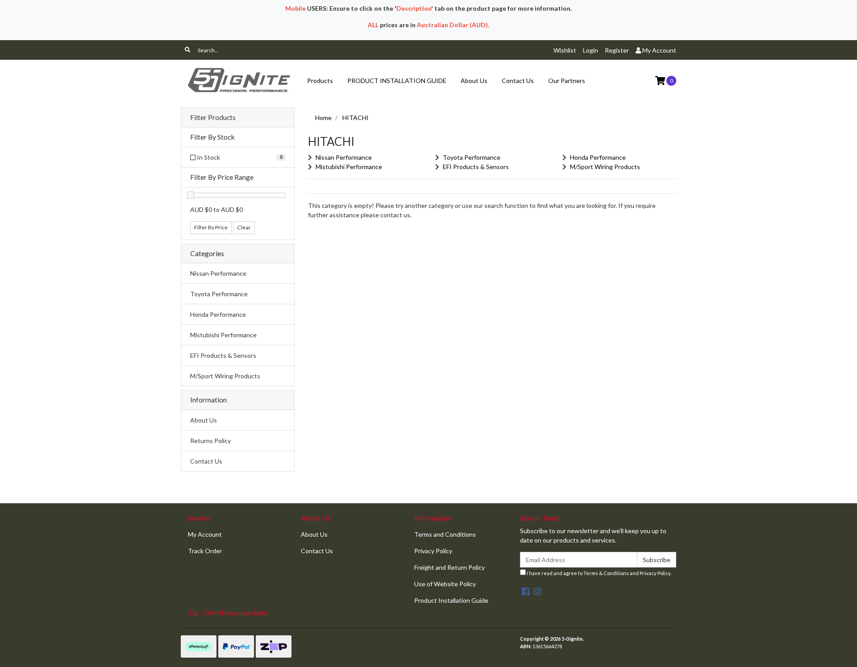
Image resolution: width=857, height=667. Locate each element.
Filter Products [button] (213, 117)
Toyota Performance (219, 294)
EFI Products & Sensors (223, 355)
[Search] (187, 50)
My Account (205, 534)
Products (320, 80)
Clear (244, 227)
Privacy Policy (433, 551)
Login (590, 50)
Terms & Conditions (606, 573)
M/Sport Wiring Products (225, 376)
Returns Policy (210, 440)
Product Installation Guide (451, 600)
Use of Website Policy (445, 584)
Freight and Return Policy (449, 567)
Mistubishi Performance (223, 335)
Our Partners (566, 80)
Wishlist (564, 50)
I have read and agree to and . (598, 573)
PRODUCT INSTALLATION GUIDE (396, 80)
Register (617, 50)
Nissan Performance (218, 273)
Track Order (205, 551)
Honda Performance (218, 314)
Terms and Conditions (445, 534)
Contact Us (518, 80)
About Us (474, 80)
